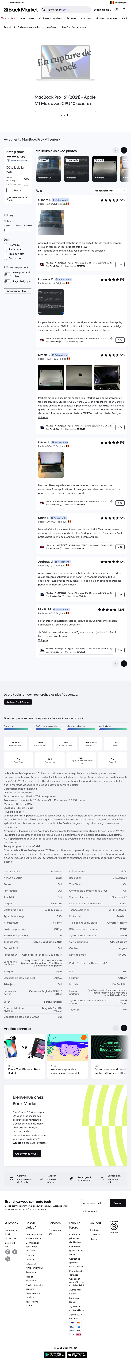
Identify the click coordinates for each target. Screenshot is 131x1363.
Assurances (32, 1272)
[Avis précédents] (115, 663)
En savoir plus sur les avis (18, 198)
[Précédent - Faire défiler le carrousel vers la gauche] (115, 150)
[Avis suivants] (124, 663)
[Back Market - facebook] (14, 1251)
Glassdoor (95, 1234)
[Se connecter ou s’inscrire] (117, 9)
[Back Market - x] (7, 1259)
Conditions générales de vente (76, 1250)
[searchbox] (68, 9)
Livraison (30, 1259)
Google (17, 1142)
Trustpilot (94, 1230)
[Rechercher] (43, 9)
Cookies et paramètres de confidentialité (76, 1282)
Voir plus (43, 417)
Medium (94, 1238)
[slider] (6, 230)
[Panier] (124, 9)
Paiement (30, 1254)
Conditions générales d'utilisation (75, 1238)
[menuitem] (27, 18)
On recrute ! (11, 1238)
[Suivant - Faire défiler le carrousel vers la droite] (124, 150)
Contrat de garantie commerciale (76, 1262)
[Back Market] (21, 10)
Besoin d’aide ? (102, 9)
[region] (81, 169)
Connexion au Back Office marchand (32, 1246)
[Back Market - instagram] (7, 1251)
